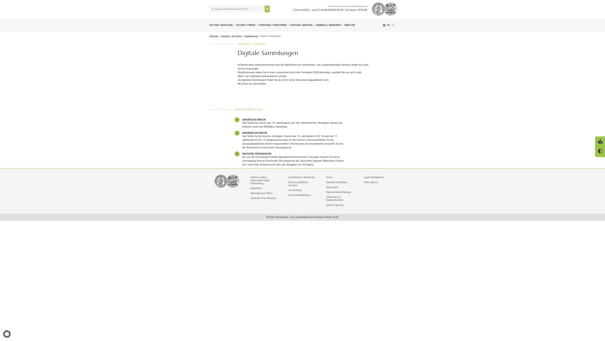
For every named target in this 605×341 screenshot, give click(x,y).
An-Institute (295, 190)
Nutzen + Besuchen (221, 25)
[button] (393, 25)
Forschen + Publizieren (273, 25)
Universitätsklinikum (299, 195)
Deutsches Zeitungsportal (256, 153)
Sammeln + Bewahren (328, 25)
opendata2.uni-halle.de (254, 132)
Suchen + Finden (245, 25)
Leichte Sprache (335, 204)
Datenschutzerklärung (338, 192)
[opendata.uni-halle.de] (237, 120)
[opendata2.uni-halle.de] (237, 133)
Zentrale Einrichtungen (264, 198)
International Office (262, 193)
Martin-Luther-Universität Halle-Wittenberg (260, 180)
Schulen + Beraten (301, 25)
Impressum (332, 187)
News (329, 177)
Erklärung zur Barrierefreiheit (334, 198)
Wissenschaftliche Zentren (298, 184)
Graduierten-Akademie (301, 177)
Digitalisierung (251, 36)
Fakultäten (256, 188)
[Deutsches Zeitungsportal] (237, 154)
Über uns (349, 25)
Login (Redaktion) (374, 177)
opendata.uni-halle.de (254, 119)
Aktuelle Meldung (336, 182)
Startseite (214, 36)
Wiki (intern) (371, 182)
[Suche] (267, 9)
